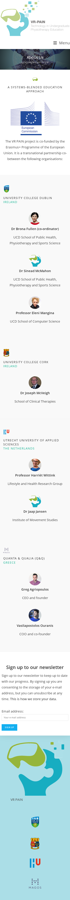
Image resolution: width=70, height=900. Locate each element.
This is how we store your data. (33, 699)
